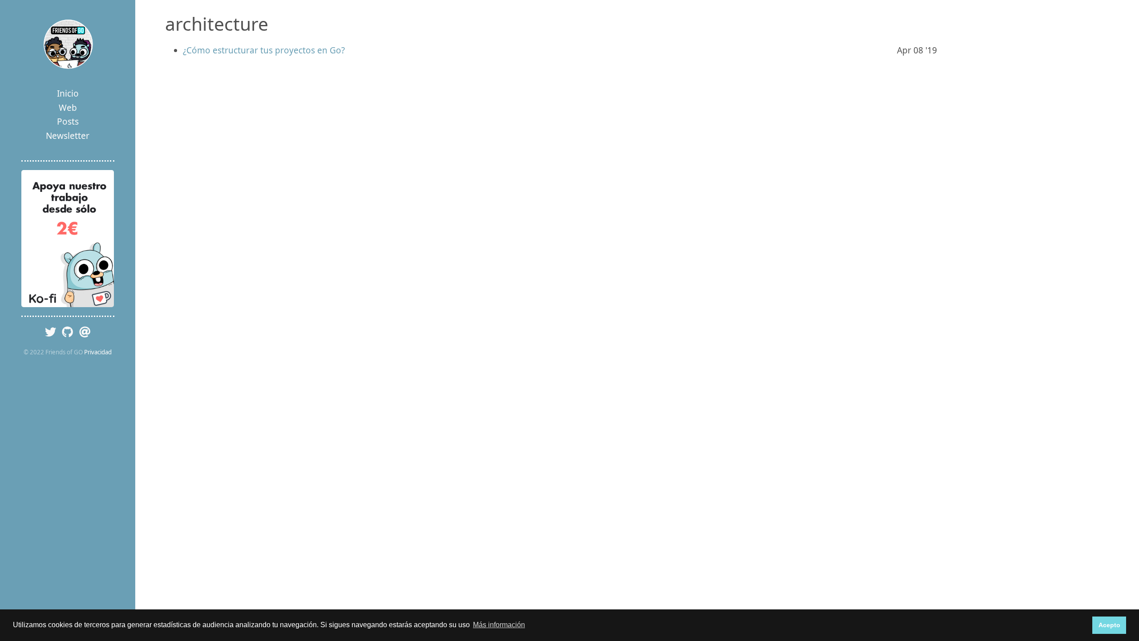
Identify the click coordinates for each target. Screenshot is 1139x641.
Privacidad (98, 352)
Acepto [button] (1109, 625)
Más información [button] (499, 625)
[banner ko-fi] (67, 238)
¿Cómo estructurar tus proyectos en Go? (264, 50)
